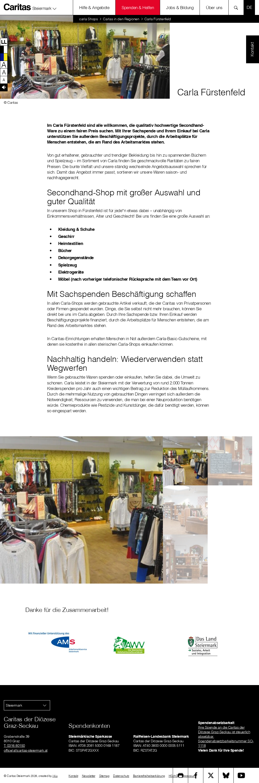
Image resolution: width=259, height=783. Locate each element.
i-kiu (55, 776)
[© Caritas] (185, 460)
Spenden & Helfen (138, 7)
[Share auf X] (211, 775)
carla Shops (88, 19)
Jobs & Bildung (179, 7)
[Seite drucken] (180, 775)
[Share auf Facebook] (195, 775)
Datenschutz (121, 776)
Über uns (214, 7)
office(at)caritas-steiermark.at (26, 750)
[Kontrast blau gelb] (4, 57)
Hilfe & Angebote (94, 7)
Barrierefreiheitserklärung (149, 776)
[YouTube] (241, 775)
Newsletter (88, 776)
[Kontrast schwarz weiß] (4, 49)
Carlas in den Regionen (121, 19)
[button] (44, 7)
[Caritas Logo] (17, 6)
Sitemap (104, 776)
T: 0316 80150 (14, 745)
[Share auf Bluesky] (226, 775)
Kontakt (73, 776)
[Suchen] (237, 7)
